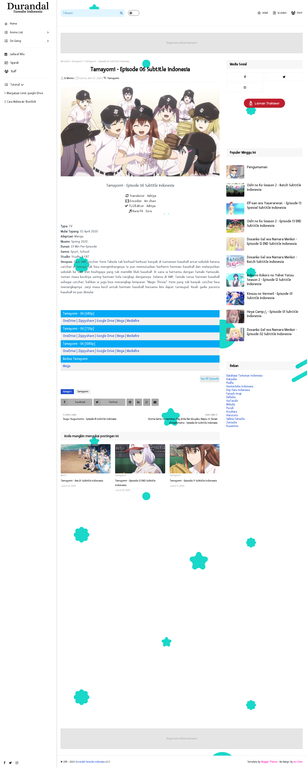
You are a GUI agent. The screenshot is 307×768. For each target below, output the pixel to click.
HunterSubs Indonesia (239, 386)
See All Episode (210, 379)
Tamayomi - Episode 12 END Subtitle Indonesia (135, 483)
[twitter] (10, 763)
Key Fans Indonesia (238, 390)
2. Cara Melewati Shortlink (20, 102)
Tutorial (15, 84)
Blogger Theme (269, 761)
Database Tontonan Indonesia (244, 375)
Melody (230, 404)
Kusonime (232, 426)
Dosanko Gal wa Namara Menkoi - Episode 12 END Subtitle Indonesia (272, 241)
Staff (13, 71)
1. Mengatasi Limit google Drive (23, 93)
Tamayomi (76, 61)
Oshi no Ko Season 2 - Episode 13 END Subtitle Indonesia (274, 223)
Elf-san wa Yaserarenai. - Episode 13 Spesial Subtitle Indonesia (274, 205)
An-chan (298, 761)
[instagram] (17, 763)
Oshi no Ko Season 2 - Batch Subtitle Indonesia (274, 187)
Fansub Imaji (234, 393)
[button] (133, 13)
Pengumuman (257, 167)
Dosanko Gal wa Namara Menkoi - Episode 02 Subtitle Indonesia (272, 332)
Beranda (65, 61)
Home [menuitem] (13, 23)
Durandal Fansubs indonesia (90, 761)
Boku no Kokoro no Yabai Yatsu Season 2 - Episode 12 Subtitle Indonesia (270, 279)
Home (265, 12)
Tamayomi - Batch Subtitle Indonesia (82, 480)
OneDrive (69, 321)
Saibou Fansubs (235, 419)
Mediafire (133, 321)
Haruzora (232, 415)
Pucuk (230, 408)
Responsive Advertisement (181, 43)
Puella (229, 383)
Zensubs (231, 422)
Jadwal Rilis (16, 54)
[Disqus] (140, 555)
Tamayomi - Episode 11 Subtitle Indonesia (193, 480)
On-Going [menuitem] (15, 41)
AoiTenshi (232, 401)
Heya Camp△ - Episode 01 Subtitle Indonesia (272, 314)
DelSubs (231, 397)
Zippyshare (86, 321)
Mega (120, 321)
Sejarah (14, 63)
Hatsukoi (231, 379)
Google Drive (105, 321)
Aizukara (231, 412)
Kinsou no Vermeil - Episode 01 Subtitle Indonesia (269, 296)
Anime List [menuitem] (16, 32)
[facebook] (4, 763)
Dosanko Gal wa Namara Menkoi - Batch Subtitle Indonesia (272, 259)
